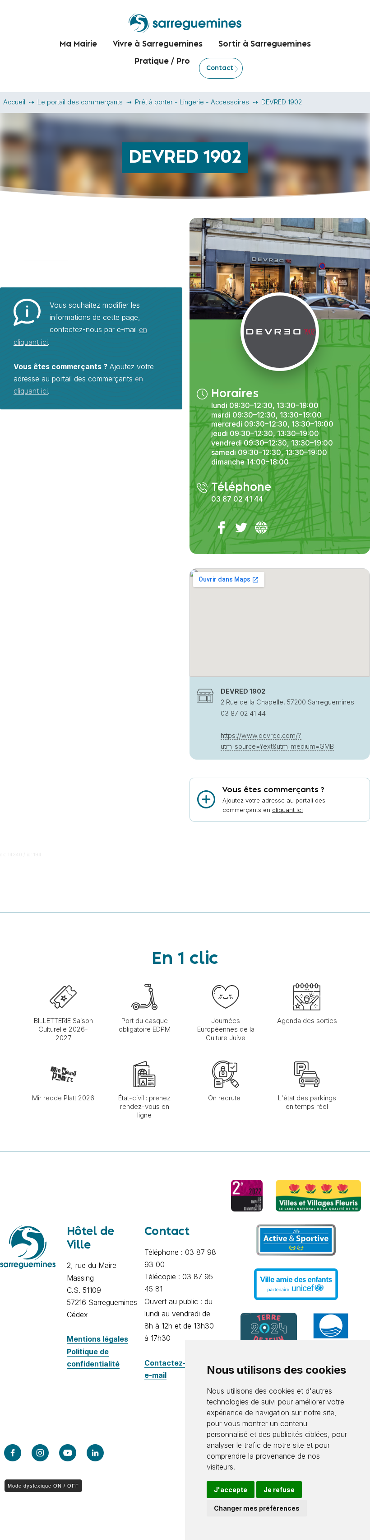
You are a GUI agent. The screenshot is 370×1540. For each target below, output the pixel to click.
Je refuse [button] (279, 1489)
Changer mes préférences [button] (257, 1508)
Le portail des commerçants (80, 102)
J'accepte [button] (230, 1489)
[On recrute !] (225, 1056)
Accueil (14, 102)
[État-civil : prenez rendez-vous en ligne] (144, 1056)
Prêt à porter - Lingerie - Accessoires (192, 102)
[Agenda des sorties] (306, 978)
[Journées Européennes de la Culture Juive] (225, 978)
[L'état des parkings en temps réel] (306, 1056)
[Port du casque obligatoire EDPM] (144, 978)
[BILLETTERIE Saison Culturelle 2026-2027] (63, 978)
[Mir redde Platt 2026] (63, 1056)
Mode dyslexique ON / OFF (43, 1485)
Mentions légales (97, 1338)
